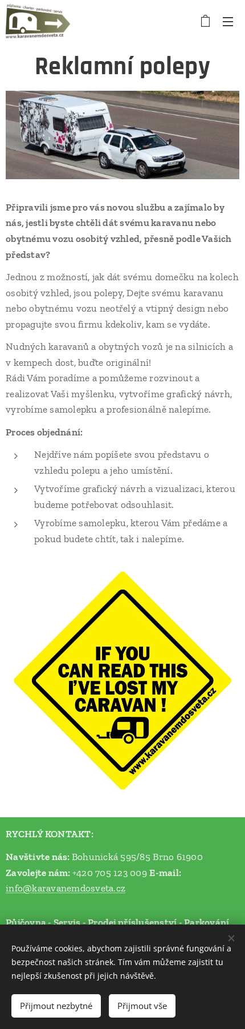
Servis (67, 922)
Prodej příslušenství (132, 922)
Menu (228, 21)
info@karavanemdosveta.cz (65, 888)
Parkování (206, 922)
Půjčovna (26, 922)
